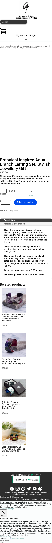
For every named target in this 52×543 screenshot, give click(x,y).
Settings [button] (4, 509)
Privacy (39, 494)
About (7, 493)
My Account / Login (26, 35)
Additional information (14, 224)
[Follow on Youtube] (35, 489)
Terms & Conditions (28, 494)
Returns (21, 493)
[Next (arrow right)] (3, 542)
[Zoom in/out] (1, 540)
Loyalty (27, 493)
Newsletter (35, 493)
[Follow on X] (29, 489)
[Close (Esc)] (8, 540)
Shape (3, 194)
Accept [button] (11, 508)
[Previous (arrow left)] (1, 542)
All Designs (23, 211)
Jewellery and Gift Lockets (16, 46)
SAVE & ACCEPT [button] (6, 537)
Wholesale (44, 493)
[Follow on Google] (23, 489)
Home (2, 46)
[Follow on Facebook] (12, 489)
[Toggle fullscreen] (3, 540)
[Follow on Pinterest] (40, 489)
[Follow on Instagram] (18, 489)
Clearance (16, 494)
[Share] (6, 540)
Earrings (30, 46)
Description (9, 220)
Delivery (14, 493)
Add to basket (25, 202)
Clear (31, 196)
